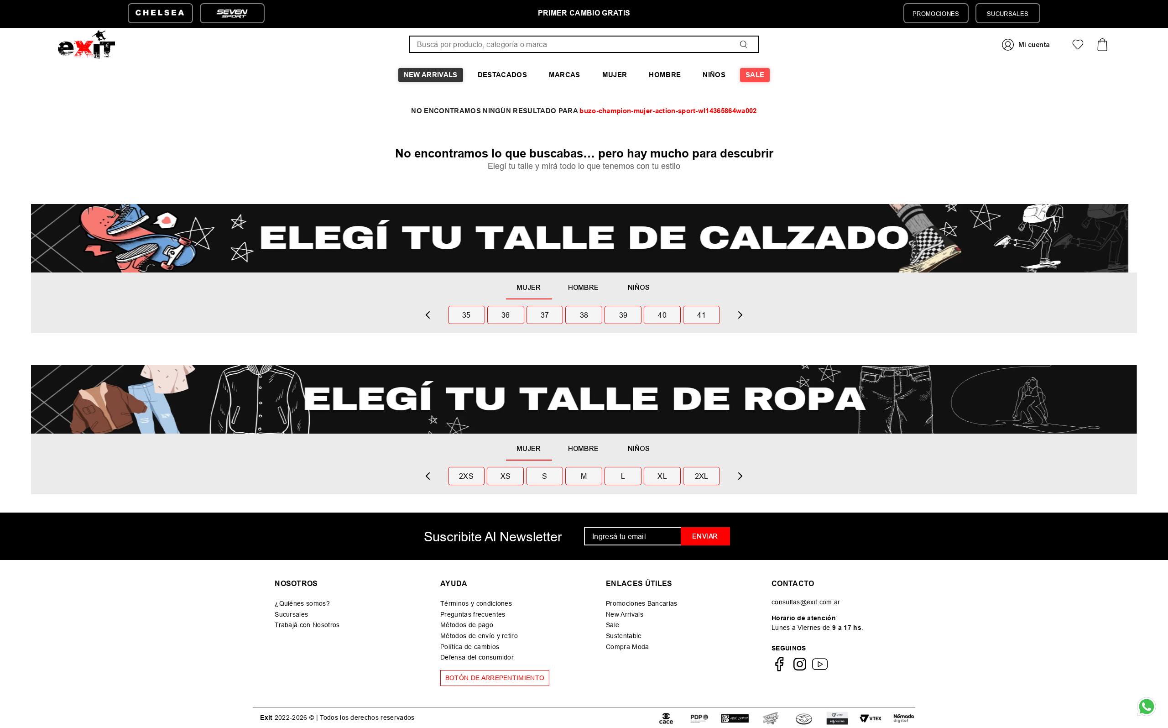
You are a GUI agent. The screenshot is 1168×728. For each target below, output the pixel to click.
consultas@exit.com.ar (806, 602)
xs (506, 476)
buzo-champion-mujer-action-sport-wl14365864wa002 (667, 111)
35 (466, 315)
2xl (702, 476)
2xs (466, 476)
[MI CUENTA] (1027, 44)
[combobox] (584, 44)
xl (662, 476)
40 (662, 315)
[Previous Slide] (428, 315)
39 (623, 315)
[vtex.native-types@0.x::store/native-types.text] (666, 718)
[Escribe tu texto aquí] (770, 718)
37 (545, 315)
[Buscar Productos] (745, 44)
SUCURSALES (1007, 13)
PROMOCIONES (935, 13)
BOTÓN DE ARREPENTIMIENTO (495, 677)
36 (505, 315)
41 (701, 315)
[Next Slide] (740, 315)
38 (584, 315)
